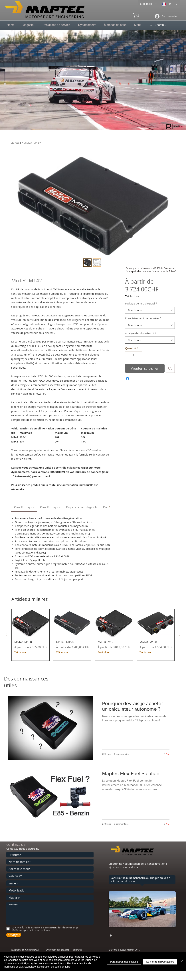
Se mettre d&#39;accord (160, 961)
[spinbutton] (133, 355)
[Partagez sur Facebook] (127, 378)
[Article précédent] (6, 635)
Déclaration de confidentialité (53, 966)
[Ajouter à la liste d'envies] (170, 368)
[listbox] (149, 3)
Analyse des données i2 (140, 333)
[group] (93, 635)
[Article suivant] (180, 635)
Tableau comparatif (25, 454)
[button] (149, 3)
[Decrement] (128, 355)
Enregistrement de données (143, 318)
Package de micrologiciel (141, 303)
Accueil (16, 143)
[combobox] (150, 310)
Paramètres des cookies (124, 961)
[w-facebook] (111, 935)
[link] (24, 507)
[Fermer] (181, 961)
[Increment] (139, 355)
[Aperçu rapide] (30, 623)
